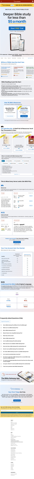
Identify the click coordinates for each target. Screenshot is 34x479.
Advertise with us (13, 437)
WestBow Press (13, 457)
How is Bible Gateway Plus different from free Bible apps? (15, 325)
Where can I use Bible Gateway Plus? (10, 327)
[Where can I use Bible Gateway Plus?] (1, 328)
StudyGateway (13, 450)
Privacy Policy (18, 416)
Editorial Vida (13, 455)
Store (11, 426)
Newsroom (12, 428)
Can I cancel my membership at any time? (11, 354)
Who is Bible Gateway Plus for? (9, 330)
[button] (32, 1)
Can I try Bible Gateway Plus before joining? (12, 341)
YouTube (12, 469)
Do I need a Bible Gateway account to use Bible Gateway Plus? (16, 351)
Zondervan (12, 458)
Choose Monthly (10, 116)
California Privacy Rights (15, 440)
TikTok (12, 467)
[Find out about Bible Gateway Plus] (1, 338)
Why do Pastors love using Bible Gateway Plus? (12, 333)
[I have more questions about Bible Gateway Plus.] (1, 366)
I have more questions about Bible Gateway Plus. (13, 366)
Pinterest (12, 466)
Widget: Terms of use (14, 445)
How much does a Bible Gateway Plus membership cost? (14, 346)
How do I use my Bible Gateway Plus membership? (13, 348)
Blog (11, 427)
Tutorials (12, 435)
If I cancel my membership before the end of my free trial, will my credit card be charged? (18, 361)
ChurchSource (13, 451)
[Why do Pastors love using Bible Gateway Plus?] (1, 333)
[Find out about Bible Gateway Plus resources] (1, 344)
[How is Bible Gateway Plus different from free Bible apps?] (1, 325)
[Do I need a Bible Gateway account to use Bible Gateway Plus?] (1, 352)
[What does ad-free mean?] (1, 336)
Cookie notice (13, 443)
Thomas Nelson (13, 456)
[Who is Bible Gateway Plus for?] (1, 330)
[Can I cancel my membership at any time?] (1, 354)
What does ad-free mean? (8, 335)
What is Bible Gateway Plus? (9, 338)
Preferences (13, 475)
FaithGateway (13, 449)
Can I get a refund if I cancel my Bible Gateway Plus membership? (16, 363)
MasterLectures (13, 459)
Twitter (12, 468)
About (12, 421)
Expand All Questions (5, 321)
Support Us (12, 429)
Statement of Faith (14, 424)
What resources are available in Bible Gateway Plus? (14, 343)
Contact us (12, 438)
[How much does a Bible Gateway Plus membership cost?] (1, 346)
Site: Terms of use (13, 444)
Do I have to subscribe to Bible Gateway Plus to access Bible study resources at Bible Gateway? (16, 357)
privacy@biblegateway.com (27, 416)
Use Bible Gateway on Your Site (16, 436)
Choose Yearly (24, 116)
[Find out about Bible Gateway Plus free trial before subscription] (1, 341)
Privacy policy (13, 439)
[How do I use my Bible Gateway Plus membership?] (1, 349)
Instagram (12, 465)
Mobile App (12, 425)
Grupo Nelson (13, 454)
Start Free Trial (30, 58)
